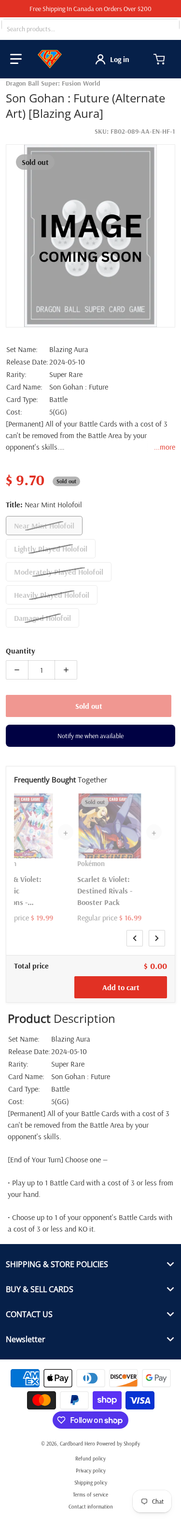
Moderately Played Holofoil (58, 572)
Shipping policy (90, 1482)
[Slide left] (134, 938)
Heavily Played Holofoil (51, 595)
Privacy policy (91, 1470)
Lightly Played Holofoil (50, 548)
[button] (16, 59)
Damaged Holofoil (42, 618)
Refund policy (90, 1458)
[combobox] (90, 28)
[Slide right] (157, 938)
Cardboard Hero (77, 1443)
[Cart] (160, 59)
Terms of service (90, 1494)
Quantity (20, 650)
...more (164, 447)
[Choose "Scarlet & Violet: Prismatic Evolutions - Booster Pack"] (45, 802)
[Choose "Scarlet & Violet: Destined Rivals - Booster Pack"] (134, 802)
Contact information (91, 1506)
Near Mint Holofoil (44, 525)
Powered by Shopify (118, 1443)
